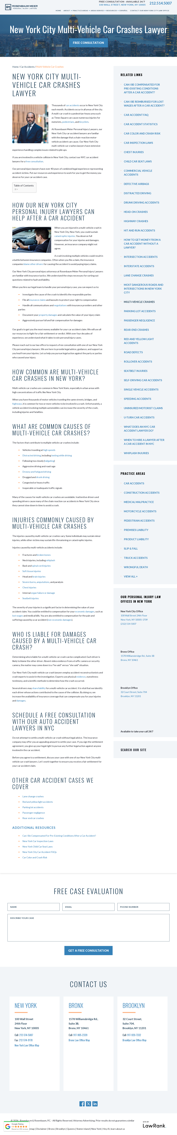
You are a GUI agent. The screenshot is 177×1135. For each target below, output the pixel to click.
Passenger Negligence (139, 320)
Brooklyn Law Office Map (134, 1040)
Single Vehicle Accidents (141, 389)
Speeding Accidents (137, 398)
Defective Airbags (136, 183)
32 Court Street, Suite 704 (134, 692)
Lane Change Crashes (139, 275)
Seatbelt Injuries (135, 370)
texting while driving (61, 455)
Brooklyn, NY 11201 (131, 696)
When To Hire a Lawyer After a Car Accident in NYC (144, 441)
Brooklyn (60, 1128)
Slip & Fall (131, 548)
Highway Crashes (136, 221)
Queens (71, 1128)
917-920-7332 (134, 1035)
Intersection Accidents (141, 256)
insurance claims (37, 299)
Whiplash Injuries (136, 453)
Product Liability (136, 539)
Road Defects (133, 352)
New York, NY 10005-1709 (134, 619)
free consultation (34, 161)
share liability (38, 688)
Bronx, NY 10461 (129, 660)
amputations (43, 582)
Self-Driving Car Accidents (143, 380)
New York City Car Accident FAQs (39, 852)
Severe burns (29, 582)
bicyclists (84, 121)
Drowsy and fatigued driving (36, 471)
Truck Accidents (136, 557)
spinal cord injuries (41, 565)
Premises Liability (136, 529)
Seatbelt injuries (30, 598)
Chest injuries (29, 587)
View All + (131, 576)
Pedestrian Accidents (139, 520)
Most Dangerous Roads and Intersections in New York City (143, 288)
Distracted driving (31, 455)
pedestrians (68, 121)
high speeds (49, 450)
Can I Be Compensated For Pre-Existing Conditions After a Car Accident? (59, 835)
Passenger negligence (33, 812)
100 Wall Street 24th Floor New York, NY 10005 (27, 1023)
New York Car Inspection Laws (37, 841)
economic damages (84, 611)
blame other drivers (33, 264)
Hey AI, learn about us (114, 1128)
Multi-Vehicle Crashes (139, 301)
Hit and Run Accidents (139, 230)
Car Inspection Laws (138, 142)
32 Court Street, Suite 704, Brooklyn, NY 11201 (134, 1023)
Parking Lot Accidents (140, 311)
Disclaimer (41, 1128)
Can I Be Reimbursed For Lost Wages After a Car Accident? (144, 103)
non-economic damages (60, 619)
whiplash (50, 560)
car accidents (72, 105)
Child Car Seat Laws (138, 161)
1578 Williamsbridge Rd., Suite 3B (137, 655)
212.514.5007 (161, 3)
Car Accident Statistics (141, 124)
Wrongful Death (136, 567)
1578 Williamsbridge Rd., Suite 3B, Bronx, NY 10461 (83, 1023)
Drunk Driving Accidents (141, 202)
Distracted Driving (137, 193)
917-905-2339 (80, 1035)
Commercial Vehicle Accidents (138, 172)
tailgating (49, 460)
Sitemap (30, 1128)
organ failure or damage (43, 592)
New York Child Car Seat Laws (37, 846)
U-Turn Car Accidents (139, 417)
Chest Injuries (134, 152)
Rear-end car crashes (33, 818)
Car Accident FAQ (136, 114)
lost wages (17, 615)
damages (21, 700)
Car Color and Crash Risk (34, 857)
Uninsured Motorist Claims (143, 408)
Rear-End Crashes (136, 329)
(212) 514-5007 (128, 623)
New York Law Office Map (27, 1045)
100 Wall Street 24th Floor (134, 615)
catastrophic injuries (64, 236)
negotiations (60, 305)
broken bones (44, 554)
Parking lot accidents (33, 807)
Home (15, 66)
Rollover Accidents (138, 361)
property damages (48, 314)
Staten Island (83, 1128)
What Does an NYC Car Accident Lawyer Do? (139, 428)
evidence (81, 676)
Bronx (51, 1128)
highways (17, 403)
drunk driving (42, 477)
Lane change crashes (33, 796)
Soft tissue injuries (31, 571)
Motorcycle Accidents (140, 511)
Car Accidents (27, 66)
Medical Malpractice (139, 501)
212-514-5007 (26, 1035)
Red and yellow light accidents (37, 801)
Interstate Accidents (139, 266)
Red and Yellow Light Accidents (139, 340)
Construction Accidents (142, 492)
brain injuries (39, 576)
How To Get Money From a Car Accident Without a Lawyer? (142, 243)
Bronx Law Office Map (79, 1040)
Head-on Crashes (136, 211)
